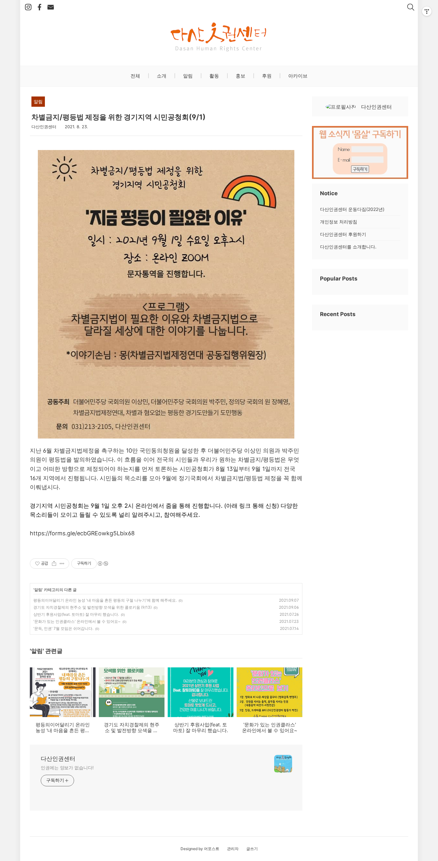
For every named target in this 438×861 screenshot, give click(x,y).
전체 (135, 76)
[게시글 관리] (62, 563)
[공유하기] (54, 563)
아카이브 (297, 76)
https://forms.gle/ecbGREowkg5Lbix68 (82, 533)
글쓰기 (252, 848)
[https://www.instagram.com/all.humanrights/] (28, 7)
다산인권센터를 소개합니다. (348, 246)
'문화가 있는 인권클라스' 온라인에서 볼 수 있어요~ (77, 621)
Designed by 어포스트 (200, 848)
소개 (161, 76)
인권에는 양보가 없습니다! (67, 767)
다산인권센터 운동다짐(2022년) (352, 209)
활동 (213, 76)
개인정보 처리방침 (338, 221)
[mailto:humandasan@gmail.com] (50, 7)
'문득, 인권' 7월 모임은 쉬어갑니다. (63, 628)
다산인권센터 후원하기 (343, 234)
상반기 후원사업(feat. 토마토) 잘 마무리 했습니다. (76, 614)
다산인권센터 (58, 758)
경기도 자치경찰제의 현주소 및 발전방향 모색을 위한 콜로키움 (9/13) (92, 607)
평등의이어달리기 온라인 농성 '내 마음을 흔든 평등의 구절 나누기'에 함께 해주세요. (105, 600)
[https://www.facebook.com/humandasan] (39, 7)
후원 (266, 76)
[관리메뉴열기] (427, 11)
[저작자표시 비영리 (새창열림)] (102, 563)
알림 (187, 76)
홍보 (239, 76)
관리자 (233, 848)
